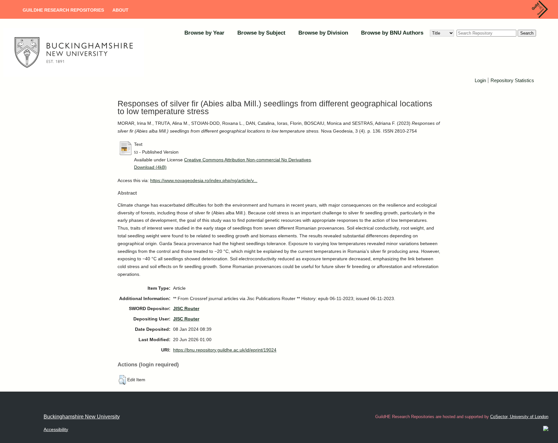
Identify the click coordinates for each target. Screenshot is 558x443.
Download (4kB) (150, 167)
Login (480, 80)
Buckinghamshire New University (82, 416)
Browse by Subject (261, 33)
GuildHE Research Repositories (63, 10)
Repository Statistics (512, 80)
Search (526, 33)
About (120, 10)
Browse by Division (323, 33)
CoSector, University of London (519, 416)
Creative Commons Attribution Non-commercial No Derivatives (247, 159)
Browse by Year (204, 33)
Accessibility (56, 429)
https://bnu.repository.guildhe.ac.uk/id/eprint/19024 (224, 349)
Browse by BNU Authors (392, 33)
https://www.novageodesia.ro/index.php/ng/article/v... (203, 180)
